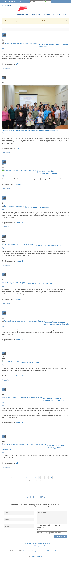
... (31, 477)
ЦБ (17, 463)
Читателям (35, 14)
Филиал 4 (19, 423)
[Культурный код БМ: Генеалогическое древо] (19, 170)
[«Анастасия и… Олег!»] (11, 361)
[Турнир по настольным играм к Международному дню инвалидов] (35, 106)
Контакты (57, 14)
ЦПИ (17, 64)
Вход (65, 14)
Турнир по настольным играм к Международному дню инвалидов (30, 130)
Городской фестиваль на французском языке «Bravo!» (56, 323)
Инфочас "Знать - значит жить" (48, 245)
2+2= (38, 530)
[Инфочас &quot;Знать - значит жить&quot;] (18, 244)
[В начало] (12, 477)
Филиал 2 (19, 184)
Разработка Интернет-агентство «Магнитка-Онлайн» (42, 551)
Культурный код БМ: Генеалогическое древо (47, 172)
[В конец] (62, 477)
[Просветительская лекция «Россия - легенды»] (19, 43)
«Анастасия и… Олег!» (31, 362)
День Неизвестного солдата (37, 207)
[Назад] (15, 477)
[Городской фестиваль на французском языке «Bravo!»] (22, 321)
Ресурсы (46, 14)
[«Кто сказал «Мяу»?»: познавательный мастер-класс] (22, 397)
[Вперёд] (59, 477)
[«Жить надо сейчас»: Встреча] (14, 283)
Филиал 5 (19, 223)
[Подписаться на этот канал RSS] (67, 26)
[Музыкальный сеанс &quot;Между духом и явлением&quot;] (24, 444)
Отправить (61, 536)
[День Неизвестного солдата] (13, 206)
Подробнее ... (7, 68)
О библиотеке (22, 14)
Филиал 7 (19, 376)
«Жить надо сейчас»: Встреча (39, 284)
